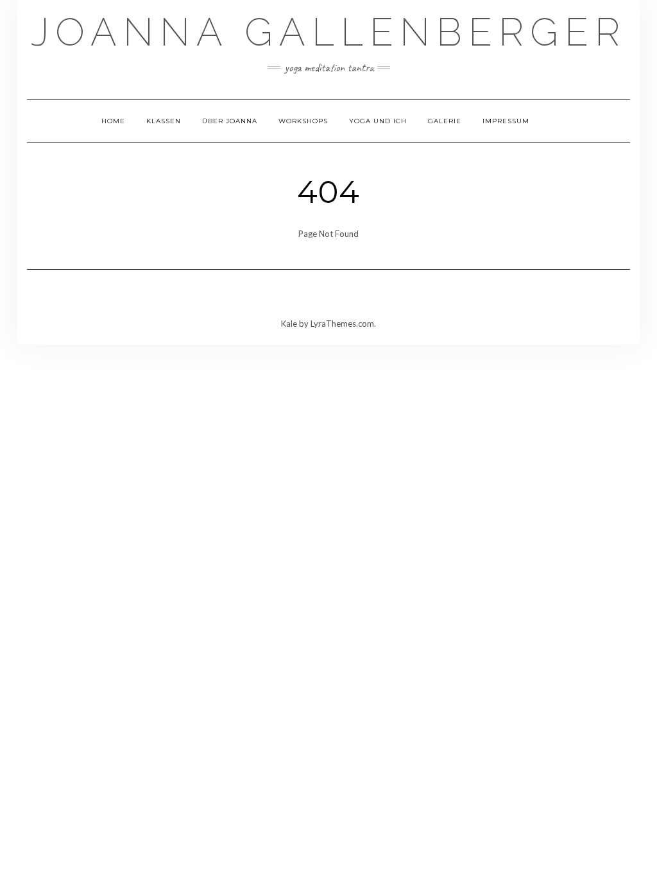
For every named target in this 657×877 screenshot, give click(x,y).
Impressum (505, 121)
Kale (289, 323)
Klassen (163, 121)
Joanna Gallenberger (328, 32)
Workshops (303, 121)
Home (113, 121)
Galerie (444, 121)
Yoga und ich (378, 121)
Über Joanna (229, 121)
